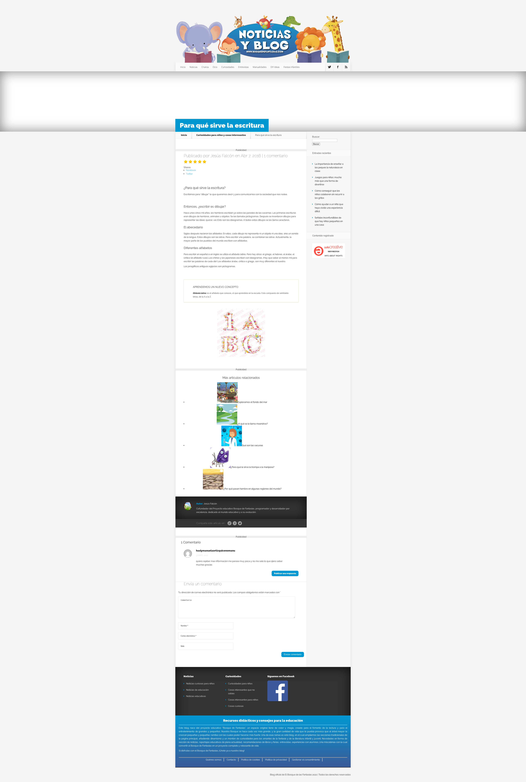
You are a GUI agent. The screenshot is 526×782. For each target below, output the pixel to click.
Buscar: (316, 136)
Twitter (240, 523)
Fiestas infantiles (291, 67)
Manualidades (259, 67)
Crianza (205, 67)
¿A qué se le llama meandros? (252, 423)
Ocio (215, 67)
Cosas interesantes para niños (243, 699)
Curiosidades (227, 67)
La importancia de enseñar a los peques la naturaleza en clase (329, 167)
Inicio (182, 67)
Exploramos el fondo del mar (252, 402)
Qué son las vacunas (252, 445)
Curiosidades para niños (240, 683)
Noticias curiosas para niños (200, 683)
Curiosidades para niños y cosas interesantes (221, 135)
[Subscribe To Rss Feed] (346, 67)
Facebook (235, 523)
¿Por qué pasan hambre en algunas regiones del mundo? (252, 488)
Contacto (231, 759)
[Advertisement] (263, 94)
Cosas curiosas (236, 706)
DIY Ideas (275, 67)
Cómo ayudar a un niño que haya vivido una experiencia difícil (329, 208)
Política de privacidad (276, 759)
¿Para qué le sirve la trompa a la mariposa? (252, 467)
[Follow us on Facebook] (338, 67)
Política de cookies (250, 759)
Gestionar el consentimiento (306, 759)
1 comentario (276, 155)
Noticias (193, 67)
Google (229, 523)
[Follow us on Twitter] (329, 67)
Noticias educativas (196, 696)
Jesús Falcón (222, 155)
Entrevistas (243, 67)
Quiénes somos (213, 759)
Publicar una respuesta (285, 573)
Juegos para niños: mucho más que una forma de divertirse (328, 181)
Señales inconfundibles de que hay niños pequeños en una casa (329, 221)
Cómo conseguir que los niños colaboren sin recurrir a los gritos (329, 194)
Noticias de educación (197, 690)
